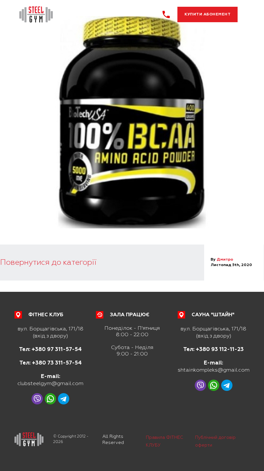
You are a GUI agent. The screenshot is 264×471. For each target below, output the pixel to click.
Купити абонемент (207, 14)
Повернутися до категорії (48, 262)
